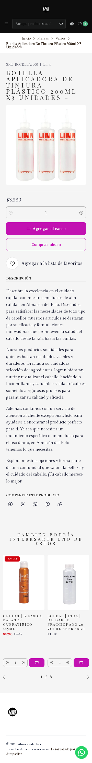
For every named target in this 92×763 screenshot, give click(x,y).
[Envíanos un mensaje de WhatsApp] (81, 752)
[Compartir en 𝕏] (22, 504)
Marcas (43, 39)
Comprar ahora (46, 245)
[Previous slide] (5, 677)
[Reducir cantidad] (10, 213)
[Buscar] (61, 24)
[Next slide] (86, 677)
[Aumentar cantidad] (81, 213)
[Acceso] (72, 23)
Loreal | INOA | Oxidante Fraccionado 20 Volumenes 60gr (66, 622)
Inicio (26, 39)
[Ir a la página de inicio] (46, 9)
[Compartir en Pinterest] (47, 504)
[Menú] (6, 23)
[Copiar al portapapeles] (60, 504)
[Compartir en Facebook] (10, 504)
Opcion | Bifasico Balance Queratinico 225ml (23, 622)
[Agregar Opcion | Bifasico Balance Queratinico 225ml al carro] (36, 662)
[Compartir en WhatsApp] (35, 504)
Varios (60, 39)
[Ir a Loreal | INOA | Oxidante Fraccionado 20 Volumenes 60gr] (68, 582)
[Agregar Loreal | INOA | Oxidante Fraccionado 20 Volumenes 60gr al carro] (81, 662)
